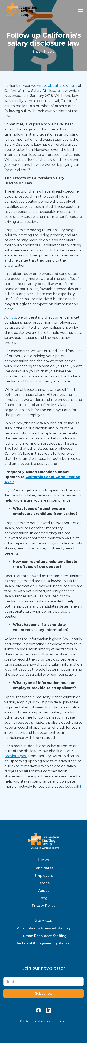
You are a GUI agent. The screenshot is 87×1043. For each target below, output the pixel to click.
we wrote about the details (54, 86)
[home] (20, 11)
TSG (12, 317)
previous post (15, 756)
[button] (79, 11)
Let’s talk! (73, 786)
